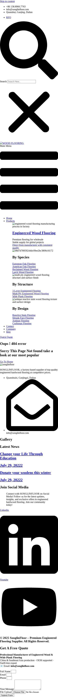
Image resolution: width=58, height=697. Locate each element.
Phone (3, 678)
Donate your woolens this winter (25, 473)
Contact (10, 326)
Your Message (7, 689)
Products (10, 221)
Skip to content (7, 1)
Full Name (5, 671)
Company (11, 329)
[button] (29, 50)
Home (9, 218)
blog (8, 331)
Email (3, 674)
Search (3, 81)
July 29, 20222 (11, 465)
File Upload (6, 692)
